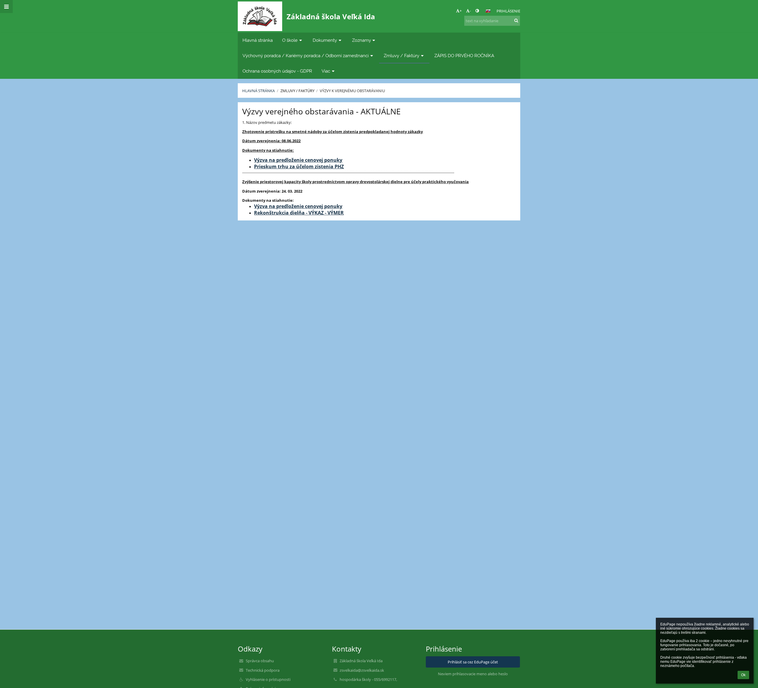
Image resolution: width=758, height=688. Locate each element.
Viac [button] (326, 70)
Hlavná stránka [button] (258, 40)
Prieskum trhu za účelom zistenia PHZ (299, 166)
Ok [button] (743, 675)
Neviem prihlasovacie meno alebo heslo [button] (473, 673)
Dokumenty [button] (325, 40)
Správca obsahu (260, 660)
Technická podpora (263, 670)
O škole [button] (290, 40)
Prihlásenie (508, 11)
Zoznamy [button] (361, 40)
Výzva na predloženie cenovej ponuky (298, 160)
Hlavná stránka (258, 90)
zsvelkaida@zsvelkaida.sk (362, 670)
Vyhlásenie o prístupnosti (268, 679)
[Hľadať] (516, 20)
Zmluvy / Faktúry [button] (401, 55)
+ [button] (461, 10)
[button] (477, 11)
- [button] (470, 10)
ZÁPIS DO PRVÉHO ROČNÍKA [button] (464, 55)
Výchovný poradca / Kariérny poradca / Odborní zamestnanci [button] (306, 55)
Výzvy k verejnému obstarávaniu (352, 90)
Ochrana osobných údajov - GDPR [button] (277, 70)
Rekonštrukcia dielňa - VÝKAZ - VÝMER (299, 212)
